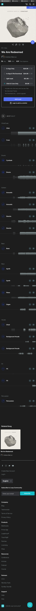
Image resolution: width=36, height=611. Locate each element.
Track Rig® (4, 537)
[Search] (30, 4)
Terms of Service (6, 513)
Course (3, 569)
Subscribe (27, 493)
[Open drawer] (34, 4)
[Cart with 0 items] (27, 4)
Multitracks (4, 526)
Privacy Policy (6, 517)
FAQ (2, 599)
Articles (3, 561)
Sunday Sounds (6, 586)
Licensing (4, 545)
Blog (2, 506)
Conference (5, 557)
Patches (4, 541)
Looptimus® (5, 533)
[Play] (33, 42)
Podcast (4, 565)
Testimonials (5, 509)
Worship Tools (5, 583)
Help (2, 595)
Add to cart (18, 99)
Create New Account (8, 471)
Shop (3, 549)
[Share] (13, 44)
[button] (16, 45)
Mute (33, 128)
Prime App (4, 530)
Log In (3, 474)
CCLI (3, 579)
